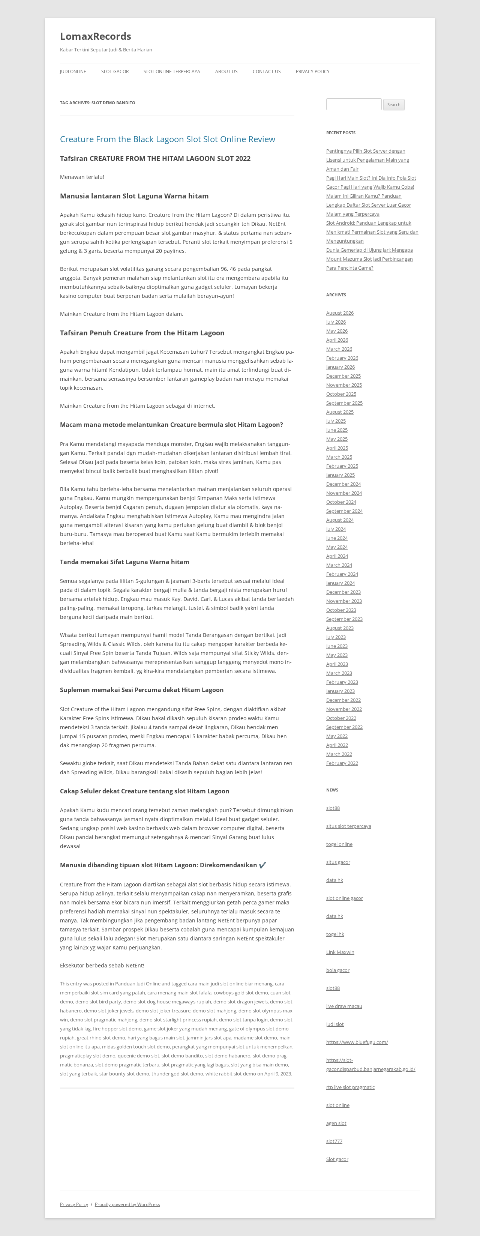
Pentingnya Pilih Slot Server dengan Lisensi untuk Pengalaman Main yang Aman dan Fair (367, 159)
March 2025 (339, 457)
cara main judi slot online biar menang (230, 983)
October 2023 (341, 610)
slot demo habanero (227, 1055)
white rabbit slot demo (231, 1073)
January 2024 (340, 583)
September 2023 (344, 619)
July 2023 (336, 637)
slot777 (334, 1141)
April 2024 (337, 556)
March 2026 (339, 348)
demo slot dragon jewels (240, 1001)
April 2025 (337, 448)
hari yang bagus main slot (156, 1037)
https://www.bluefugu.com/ (357, 1042)
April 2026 (337, 339)
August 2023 (340, 628)
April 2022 (337, 745)
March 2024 (339, 565)
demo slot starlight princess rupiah (178, 1019)
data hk (334, 880)
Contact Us (267, 71)
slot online (338, 1105)
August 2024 (340, 520)
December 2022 (343, 700)
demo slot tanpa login (243, 1019)
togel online (339, 844)
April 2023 (337, 664)
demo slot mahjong (214, 1010)
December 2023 (343, 592)
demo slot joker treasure (163, 1010)
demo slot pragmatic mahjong (103, 1019)
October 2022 (341, 718)
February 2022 (342, 763)
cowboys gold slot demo (241, 992)
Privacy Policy (313, 71)
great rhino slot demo (101, 1037)
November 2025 (344, 384)
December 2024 (343, 484)
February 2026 (342, 357)
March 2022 (339, 754)
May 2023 (337, 655)
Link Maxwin (340, 952)
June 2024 (337, 538)
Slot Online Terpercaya (172, 71)
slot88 (333, 808)
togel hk (335, 934)
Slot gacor (337, 1159)
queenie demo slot (138, 1055)
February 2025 (342, 466)
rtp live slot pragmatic (350, 1087)
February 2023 (342, 682)
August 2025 (340, 411)
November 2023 (344, 601)
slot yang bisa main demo (259, 1064)
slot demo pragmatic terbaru (127, 1064)
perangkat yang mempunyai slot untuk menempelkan (232, 1046)
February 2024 (342, 574)
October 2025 (341, 393)
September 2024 (344, 511)
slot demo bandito (182, 1055)
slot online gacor (344, 898)
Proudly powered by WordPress (127, 1204)
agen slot (336, 1123)
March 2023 (339, 673)
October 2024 (341, 502)
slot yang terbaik (78, 1073)
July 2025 (336, 421)
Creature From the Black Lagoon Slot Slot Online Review (167, 138)
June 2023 (337, 646)
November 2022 (344, 709)
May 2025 (337, 439)
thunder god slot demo (177, 1073)
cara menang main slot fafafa (179, 992)
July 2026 (336, 321)
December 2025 (343, 375)
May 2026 (337, 330)
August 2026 (340, 312)
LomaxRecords (95, 36)
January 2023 (340, 691)
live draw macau (344, 1006)
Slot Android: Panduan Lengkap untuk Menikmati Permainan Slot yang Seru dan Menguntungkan (372, 231)
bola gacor (338, 970)
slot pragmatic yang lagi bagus (195, 1064)
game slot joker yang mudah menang (185, 1028)
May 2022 (337, 736)
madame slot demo (255, 1037)
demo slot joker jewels (109, 1010)
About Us (226, 71)
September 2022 (344, 727)
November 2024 (344, 493)
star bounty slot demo (124, 1073)
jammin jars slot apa (209, 1037)
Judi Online (73, 71)
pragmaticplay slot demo (88, 1055)
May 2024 (337, 547)
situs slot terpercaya (348, 826)
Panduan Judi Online (137, 983)
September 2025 (344, 402)
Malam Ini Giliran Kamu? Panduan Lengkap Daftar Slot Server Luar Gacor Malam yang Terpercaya (368, 204)
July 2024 (336, 529)
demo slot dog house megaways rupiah (167, 1001)
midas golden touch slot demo (136, 1046)
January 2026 (340, 366)
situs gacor (338, 862)
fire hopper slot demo (117, 1028)
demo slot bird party (98, 1001)
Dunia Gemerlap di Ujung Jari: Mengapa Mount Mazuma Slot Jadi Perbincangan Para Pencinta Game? (369, 258)
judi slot (335, 1024)
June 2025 (337, 430)
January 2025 (340, 475)
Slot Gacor (115, 71)
